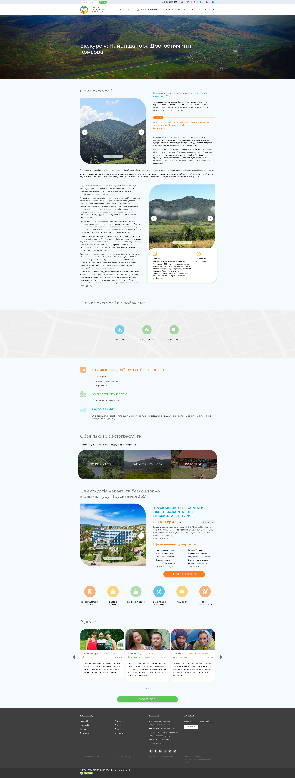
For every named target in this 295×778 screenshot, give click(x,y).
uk (209, 10)
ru (213, 10)
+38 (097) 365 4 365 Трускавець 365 (162, 728)
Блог (117, 729)
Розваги (84, 729)
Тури (121, 10)
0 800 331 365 (170, 2)
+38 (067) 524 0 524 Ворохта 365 (161, 725)
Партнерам (120, 721)
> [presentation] (220, 657)
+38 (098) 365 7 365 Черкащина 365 (162, 736)
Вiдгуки (118, 725)
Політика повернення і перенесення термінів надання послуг (197, 760)
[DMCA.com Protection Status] (86, 773)
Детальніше (158, 128)
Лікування (180, 10)
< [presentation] (74, 657)
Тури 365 (84, 721)
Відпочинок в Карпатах (147, 10)
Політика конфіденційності (91, 757)
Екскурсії (166, 10)
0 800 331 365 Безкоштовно (159, 721)
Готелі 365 (84, 725)
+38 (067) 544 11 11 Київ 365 (159, 739)
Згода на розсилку (122, 757)
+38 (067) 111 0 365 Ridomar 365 (160, 743)
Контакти (201, 10)
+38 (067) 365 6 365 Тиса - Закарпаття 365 (164, 732)
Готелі (130, 10)
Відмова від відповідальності (161, 757)
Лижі (191, 10)
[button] (146, 688)
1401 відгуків (208, 522)
